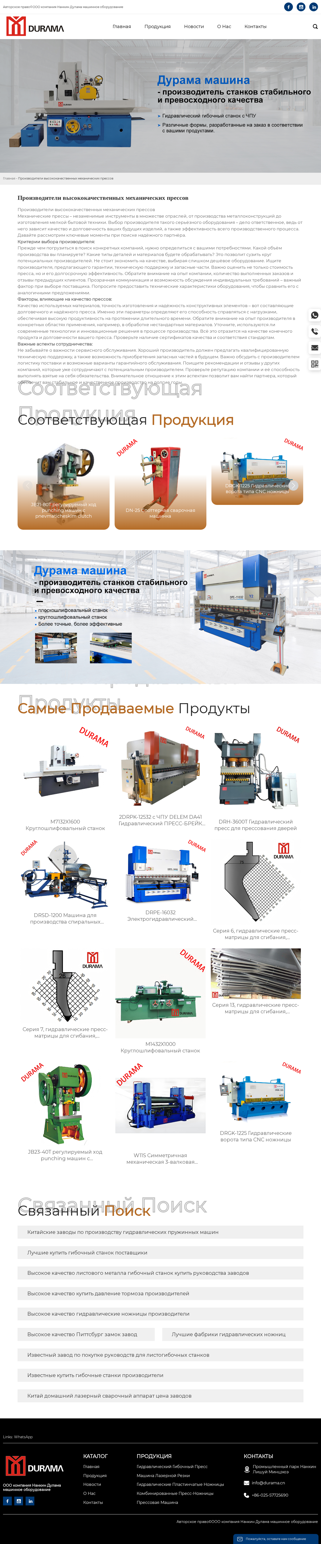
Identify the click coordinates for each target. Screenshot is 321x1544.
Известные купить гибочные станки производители (95, 1375)
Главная (9, 178)
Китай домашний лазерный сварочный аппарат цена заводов (109, 1396)
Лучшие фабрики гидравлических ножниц (229, 1334)
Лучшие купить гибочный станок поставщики (87, 1253)
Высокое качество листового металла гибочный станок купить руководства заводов (138, 1273)
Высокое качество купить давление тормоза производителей (108, 1294)
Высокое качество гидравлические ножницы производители (108, 1314)
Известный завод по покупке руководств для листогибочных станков (118, 1355)
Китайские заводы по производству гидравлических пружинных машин (123, 1232)
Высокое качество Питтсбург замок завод (82, 1334)
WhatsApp (23, 1437)
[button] (293, 486)
